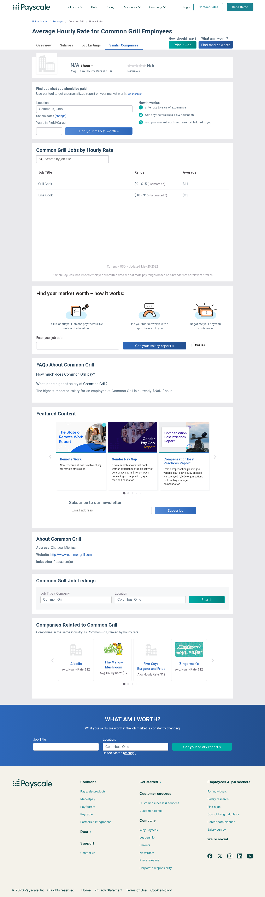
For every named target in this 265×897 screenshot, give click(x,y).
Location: (42, 103)
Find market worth (215, 45)
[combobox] (84, 109)
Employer (58, 21)
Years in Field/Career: (51, 123)
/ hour (85, 65)
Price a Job (183, 45)
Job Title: (40, 739)
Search (206, 600)
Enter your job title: (49, 338)
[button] (44, 45)
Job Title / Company (55, 593)
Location (121, 593)
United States (40, 21)
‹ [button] (50, 456)
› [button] (214, 456)
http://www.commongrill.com (71, 555)
